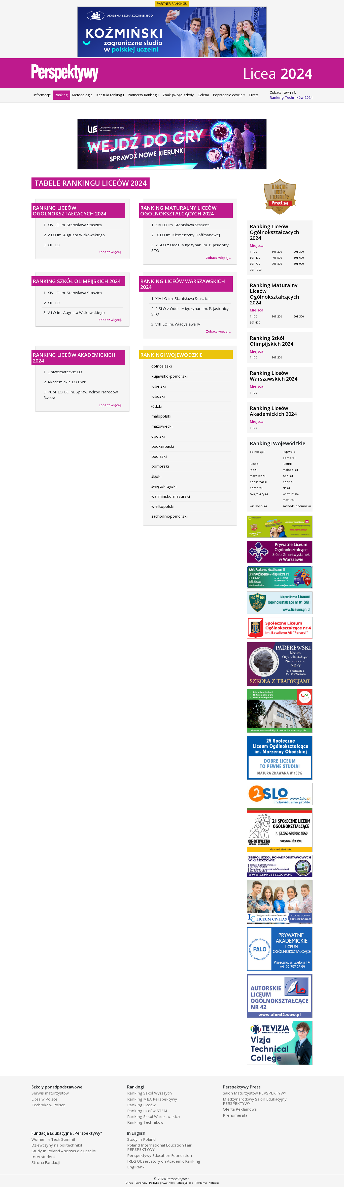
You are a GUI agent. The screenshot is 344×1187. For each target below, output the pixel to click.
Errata (254, 95)
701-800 (277, 263)
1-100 (253, 251)
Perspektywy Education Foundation (159, 1155)
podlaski (159, 456)
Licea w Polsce (44, 1099)
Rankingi (61, 95)
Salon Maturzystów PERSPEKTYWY (254, 1093)
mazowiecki (162, 426)
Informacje (42, 95)
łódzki (156, 406)
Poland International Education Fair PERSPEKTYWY (159, 1147)
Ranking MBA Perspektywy (152, 1099)
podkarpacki (162, 446)
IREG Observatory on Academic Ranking (163, 1161)
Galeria (203, 95)
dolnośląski (161, 366)
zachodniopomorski (169, 516)
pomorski (160, 466)
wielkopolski (162, 506)
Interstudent (43, 1157)
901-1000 (255, 269)
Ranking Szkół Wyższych (149, 1093)
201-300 (299, 251)
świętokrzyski (164, 486)
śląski (156, 476)
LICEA (278, 73)
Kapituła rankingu (110, 95)
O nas (129, 1182)
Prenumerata (235, 1115)
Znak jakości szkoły (178, 95)
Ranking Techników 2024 (291, 97)
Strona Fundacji (45, 1162)
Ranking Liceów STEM (147, 1111)
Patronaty (141, 1182)
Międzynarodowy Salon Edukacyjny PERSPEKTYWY (255, 1101)
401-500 (277, 257)
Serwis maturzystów (50, 1093)
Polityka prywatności (162, 1182)
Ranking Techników (145, 1122)
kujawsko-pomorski (169, 376)
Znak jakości (185, 1182)
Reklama (201, 1182)
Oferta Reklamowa (240, 1109)
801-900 (299, 263)
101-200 (277, 251)
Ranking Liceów (141, 1105)
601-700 (255, 263)
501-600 (299, 257)
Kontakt (214, 1182)
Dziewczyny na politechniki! (56, 1145)
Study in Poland (141, 1139)
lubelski (158, 386)
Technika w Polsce (48, 1105)
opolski (158, 436)
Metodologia (82, 95)
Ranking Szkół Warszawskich (153, 1116)
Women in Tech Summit (53, 1139)
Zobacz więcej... (110, 252)
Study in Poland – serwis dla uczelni (63, 1151)
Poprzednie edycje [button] (228, 95)
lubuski (158, 396)
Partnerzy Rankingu (143, 95)
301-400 (255, 257)
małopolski (161, 416)
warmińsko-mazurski (170, 496)
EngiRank (136, 1167)
